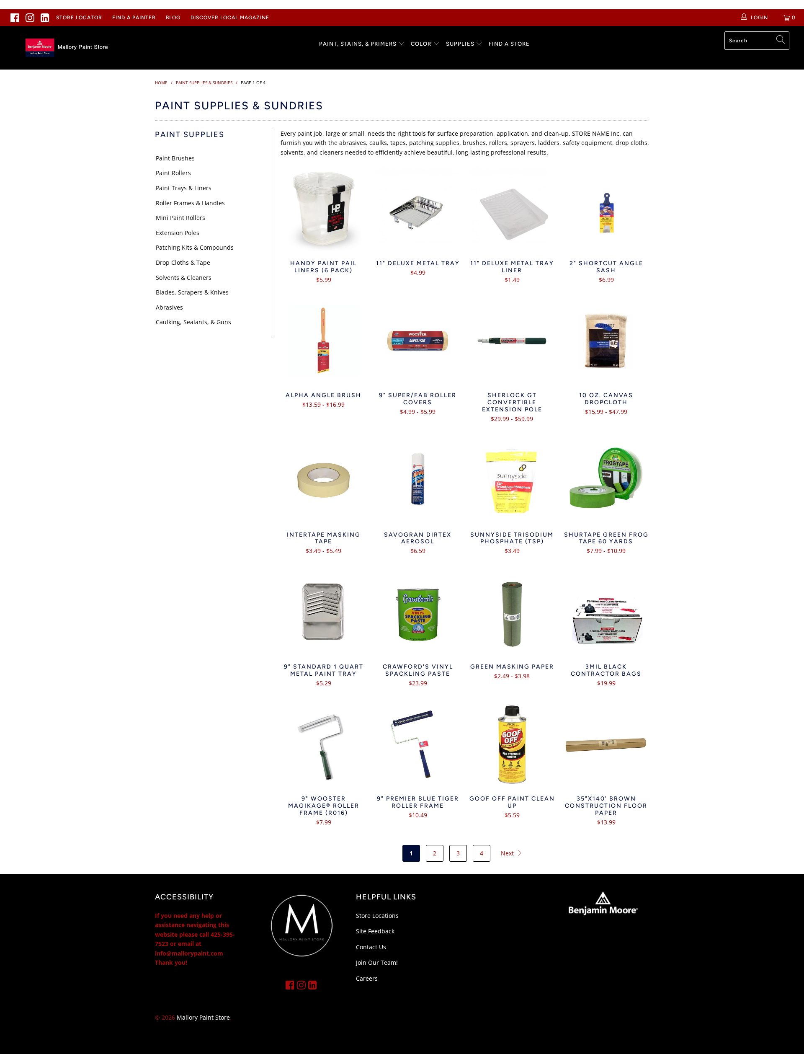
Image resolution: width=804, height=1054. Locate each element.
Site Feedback (375, 931)
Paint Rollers (173, 173)
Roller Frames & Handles (190, 203)
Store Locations (377, 916)
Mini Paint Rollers (180, 218)
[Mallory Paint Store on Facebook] (15, 18)
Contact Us (371, 947)
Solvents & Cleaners (183, 278)
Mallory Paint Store (203, 1017)
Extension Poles (177, 233)
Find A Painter (134, 18)
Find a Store (509, 44)
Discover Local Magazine (230, 18)
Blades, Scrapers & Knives (192, 292)
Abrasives (169, 307)
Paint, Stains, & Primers (358, 44)
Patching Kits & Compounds (195, 247)
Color (421, 44)
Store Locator (79, 18)
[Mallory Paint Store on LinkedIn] (45, 18)
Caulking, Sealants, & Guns (193, 322)
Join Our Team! (377, 962)
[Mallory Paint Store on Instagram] (30, 18)
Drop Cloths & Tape (183, 262)
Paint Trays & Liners (183, 188)
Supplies (460, 44)
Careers (367, 978)
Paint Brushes (175, 158)
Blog (173, 18)
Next (508, 853)
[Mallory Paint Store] (68, 48)
